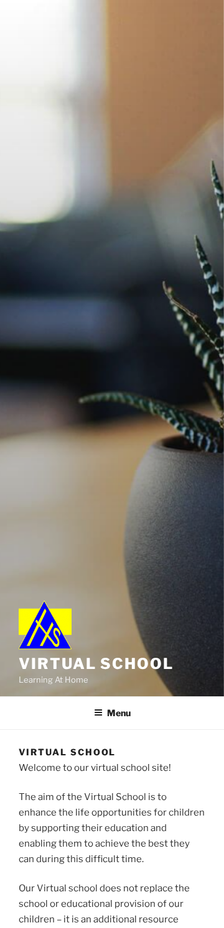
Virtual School (96, 664)
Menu (119, 712)
